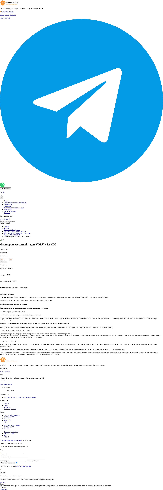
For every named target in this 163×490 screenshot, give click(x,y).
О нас (5, 405)
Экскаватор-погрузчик (11, 432)
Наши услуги (8, 209)
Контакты (7, 213)
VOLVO (6, 418)
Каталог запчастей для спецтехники (15, 202)
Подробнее (3, 489)
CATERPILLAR (9, 417)
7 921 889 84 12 (5, 18)
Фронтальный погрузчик (12, 425)
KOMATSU (7, 420)
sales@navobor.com (6, 384)
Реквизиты (7, 206)
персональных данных (23, 466)
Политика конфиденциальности (10, 440)
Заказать (2, 482)
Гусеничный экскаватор (11, 415)
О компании (8, 204)
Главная (6, 201)
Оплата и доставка (10, 211)
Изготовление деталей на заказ (14, 208)
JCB (5, 422)
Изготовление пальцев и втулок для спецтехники (20, 397)
